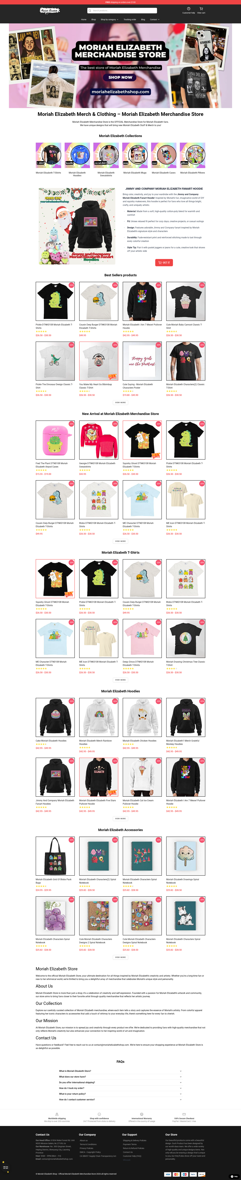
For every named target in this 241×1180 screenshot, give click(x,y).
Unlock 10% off (5, 1167)
